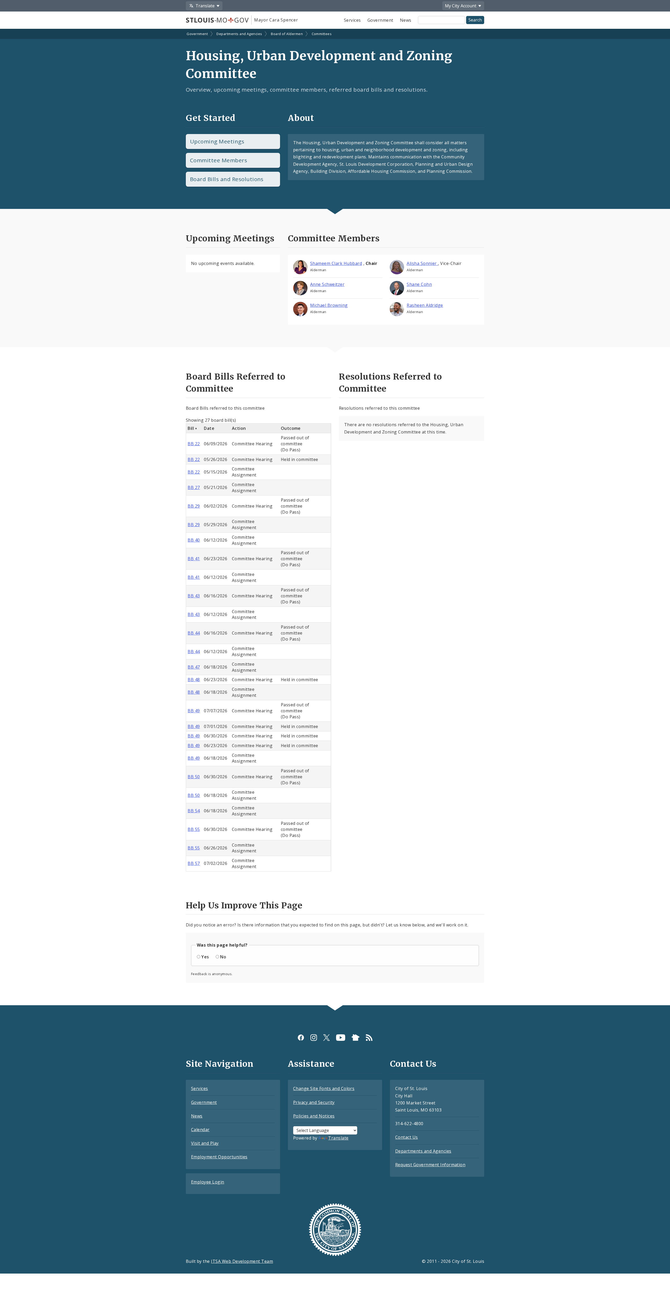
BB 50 (194, 777)
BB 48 (194, 679)
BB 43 (194, 596)
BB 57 (194, 863)
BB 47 (194, 667)
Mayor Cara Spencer (276, 20)
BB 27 (194, 487)
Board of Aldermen (287, 33)
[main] (335, 517)
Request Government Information (430, 1165)
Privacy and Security (314, 1102)
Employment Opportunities (219, 1157)
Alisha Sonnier (422, 263)
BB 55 (194, 829)
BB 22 (194, 444)
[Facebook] (301, 1037)
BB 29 (194, 506)
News (405, 20)
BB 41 (194, 559)
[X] (326, 1037)
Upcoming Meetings (217, 141)
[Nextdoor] (355, 1037)
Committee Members (218, 160)
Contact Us (406, 1137)
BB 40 (194, 540)
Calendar (200, 1129)
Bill (191, 428)
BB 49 (194, 711)
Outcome (291, 428)
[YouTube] (340, 1037)
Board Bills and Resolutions (227, 179)
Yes (205, 957)
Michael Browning (329, 305)
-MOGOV (217, 19)
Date (209, 428)
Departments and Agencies (239, 33)
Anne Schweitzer (327, 284)
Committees (322, 33)
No (223, 957)
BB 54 (194, 811)
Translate (338, 1138)
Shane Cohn (419, 284)
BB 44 (194, 633)
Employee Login (207, 1182)
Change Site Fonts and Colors (323, 1088)
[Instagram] (313, 1037)
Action (239, 428)
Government (380, 20)
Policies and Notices (314, 1116)
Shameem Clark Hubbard (336, 263)
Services (352, 20)
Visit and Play (205, 1143)
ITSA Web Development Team (242, 1261)
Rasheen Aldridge (425, 305)
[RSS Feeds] (369, 1037)
